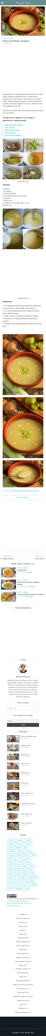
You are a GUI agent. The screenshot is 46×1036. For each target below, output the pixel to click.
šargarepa (19, 889)
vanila (18, 885)
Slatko (21, 965)
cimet (11, 847)
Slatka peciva (21, 1000)
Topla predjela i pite (21, 961)
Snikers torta (25, 754)
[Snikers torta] (13, 756)
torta (10, 885)
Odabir (22, 922)
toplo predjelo (29, 881)
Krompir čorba (21, 570)
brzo (29, 844)
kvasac (20, 862)
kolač (26, 855)
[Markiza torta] (13, 776)
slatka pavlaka (33, 877)
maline (25, 866)
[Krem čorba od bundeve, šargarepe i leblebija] (8, 585)
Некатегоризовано (21, 1012)
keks (19, 855)
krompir (29, 491)
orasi (30, 870)
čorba (14, 491)
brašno (11, 844)
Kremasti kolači (21, 980)
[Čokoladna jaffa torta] (13, 807)
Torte (21, 1004)
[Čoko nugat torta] (13, 816)
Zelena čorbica (10, 127)
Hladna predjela (21, 941)
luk (18, 866)
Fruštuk (21, 914)
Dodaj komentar (24, 497)
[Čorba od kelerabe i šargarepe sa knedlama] (8, 597)
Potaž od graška (10, 133)
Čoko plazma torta (27, 793)
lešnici (28, 862)
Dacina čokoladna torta (28, 736)
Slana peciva (21, 953)
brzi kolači (20, 844)
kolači (34, 855)
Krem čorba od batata (12, 130)
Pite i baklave (21, 988)
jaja (25, 847)
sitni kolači (12, 877)
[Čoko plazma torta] (13, 796)
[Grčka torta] (13, 786)
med (32, 866)
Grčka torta (24, 783)
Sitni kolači (21, 992)
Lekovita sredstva (22, 918)
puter (26, 874)
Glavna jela (21, 938)
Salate (21, 949)
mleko (11, 870)
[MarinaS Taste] (23, 2)
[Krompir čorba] (8, 572)
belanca (11, 840)
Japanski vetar (25, 745)
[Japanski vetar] (13, 747)
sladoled (22, 877)
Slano (21, 934)
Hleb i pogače (21, 945)
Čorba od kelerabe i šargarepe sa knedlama (30, 594)
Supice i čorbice (8, 38)
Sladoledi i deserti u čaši (21, 996)
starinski (11, 881)
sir (33, 874)
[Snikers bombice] (13, 826)
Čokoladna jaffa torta (28, 803)
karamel (11, 855)
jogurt (22, 851)
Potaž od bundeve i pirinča (14, 125)
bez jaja (20, 840)
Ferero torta (25, 763)
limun (11, 866)
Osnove (21, 926)
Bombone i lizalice (22, 969)
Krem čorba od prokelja (13, 135)
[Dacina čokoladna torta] (13, 738)
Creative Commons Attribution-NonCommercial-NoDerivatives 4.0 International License (19, 903)
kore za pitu (12, 859)
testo (20, 881)
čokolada (33, 885)
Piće (21, 930)
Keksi (21, 977)
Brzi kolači (21, 973)
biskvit (29, 840)
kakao (30, 851)
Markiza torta (25, 772)
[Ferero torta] (13, 765)
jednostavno (22, 491)
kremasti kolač (25, 859)
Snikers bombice (26, 823)
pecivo (11, 874)
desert (18, 847)
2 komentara (29, 572)
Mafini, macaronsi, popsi (21, 984)
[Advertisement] (23, 69)
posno (19, 874)
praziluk (36, 491)
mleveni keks (21, 870)
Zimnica (21, 1008)
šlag (28, 889)
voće (25, 885)
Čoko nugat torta (26, 814)
